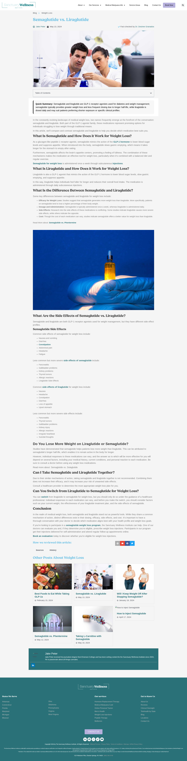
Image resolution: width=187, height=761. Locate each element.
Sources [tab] (40, 550)
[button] (183, 5)
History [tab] (53, 550)
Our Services (94, 5)
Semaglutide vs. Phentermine (51, 636)
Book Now (169, 5)
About (80, 5)
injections (118, 163)
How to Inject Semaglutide (131, 613)
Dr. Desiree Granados (144, 27)
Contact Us (156, 5)
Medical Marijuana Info (114, 5)
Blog (146, 5)
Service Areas (134, 5)
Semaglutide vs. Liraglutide (91, 593)
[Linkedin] (33, 665)
